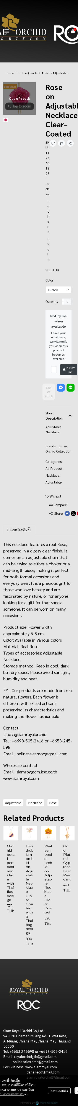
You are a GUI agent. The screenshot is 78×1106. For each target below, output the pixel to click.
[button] (67, 31)
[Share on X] (73, 513)
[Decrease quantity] (63, 302)
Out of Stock (48, 391)
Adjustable (31, 73)
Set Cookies (59, 1091)
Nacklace (53, 475)
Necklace (35, 802)
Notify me (71, 370)
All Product (54, 468)
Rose (53, 802)
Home (10, 73)
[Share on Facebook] (67, 513)
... (19, 73)
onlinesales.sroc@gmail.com (42, 753)
